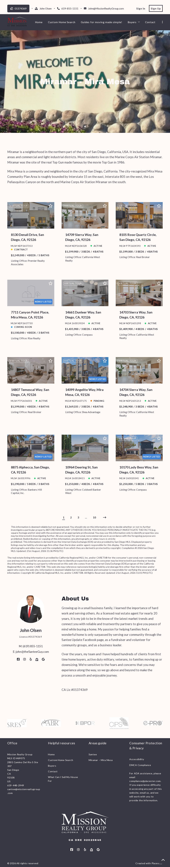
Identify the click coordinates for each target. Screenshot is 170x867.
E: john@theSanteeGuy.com (31, 651)
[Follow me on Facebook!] (18, 659)
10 (94, 517)
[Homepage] (17, 22)
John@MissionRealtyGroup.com (106, 8)
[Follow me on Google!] (43, 659)
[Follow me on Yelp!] (31, 659)
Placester (157, 863)
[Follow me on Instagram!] (24, 659)
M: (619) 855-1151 (31, 646)
